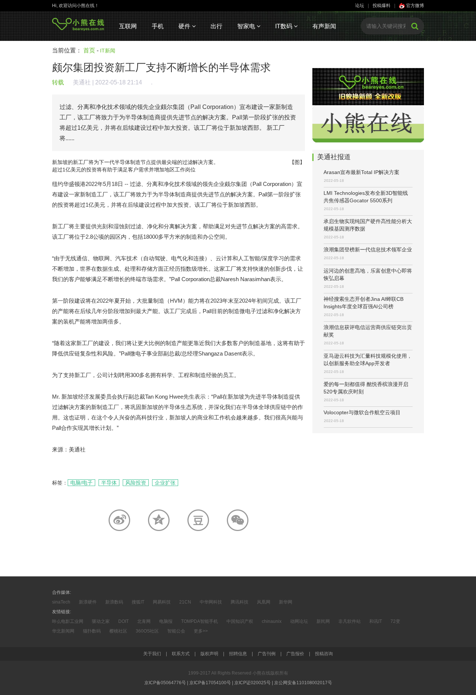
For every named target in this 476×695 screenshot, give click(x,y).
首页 (89, 50)
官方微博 (414, 5)
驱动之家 (101, 621)
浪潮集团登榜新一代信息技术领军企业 (368, 249)
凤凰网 (263, 602)
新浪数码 (114, 602)
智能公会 (176, 631)
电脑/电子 (81, 483)
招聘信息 (238, 653)
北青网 (144, 621)
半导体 (109, 483)
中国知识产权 (239, 621)
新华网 (285, 602)
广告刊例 (267, 653)
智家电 (247, 26)
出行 (216, 26)
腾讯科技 (239, 602)
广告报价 (295, 653)
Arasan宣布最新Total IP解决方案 (361, 172)
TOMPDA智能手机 (199, 621)
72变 (395, 621)
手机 (158, 26)
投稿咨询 (324, 653)
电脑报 (166, 621)
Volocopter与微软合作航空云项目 (362, 412)
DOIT (123, 621)
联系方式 (181, 653)
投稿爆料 (381, 5)
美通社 (82, 82)
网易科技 (162, 602)
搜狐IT (138, 602)
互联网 (128, 26)
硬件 (185, 26)
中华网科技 (211, 602)
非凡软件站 (349, 621)
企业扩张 (165, 483)
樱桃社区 (118, 631)
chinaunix (272, 621)
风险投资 (135, 483)
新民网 (323, 621)
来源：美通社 (69, 449)
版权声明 (209, 653)
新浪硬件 (88, 602)
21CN (185, 602)
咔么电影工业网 (67, 621)
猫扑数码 (92, 631)
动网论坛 (299, 621)
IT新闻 (107, 51)
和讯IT (375, 621)
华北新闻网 (63, 631)
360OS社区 (147, 631)
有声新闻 (324, 26)
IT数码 (284, 26)
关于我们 (152, 653)
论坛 (359, 5)
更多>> (201, 631)
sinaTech (61, 602)
